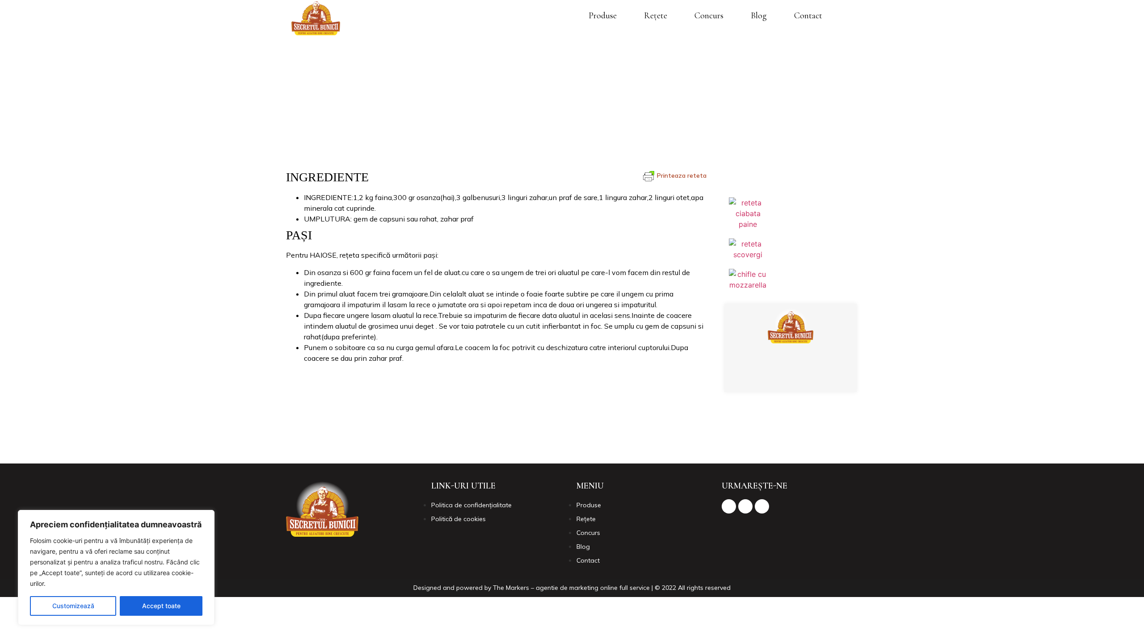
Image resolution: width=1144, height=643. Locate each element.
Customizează (73, 606)
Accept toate (161, 606)
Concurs (708, 15)
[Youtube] (813, 376)
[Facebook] (764, 376)
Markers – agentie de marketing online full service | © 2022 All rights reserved (618, 588)
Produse (603, 15)
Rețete (655, 15)
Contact (808, 15)
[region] (116, 567)
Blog (759, 15)
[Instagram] (789, 376)
